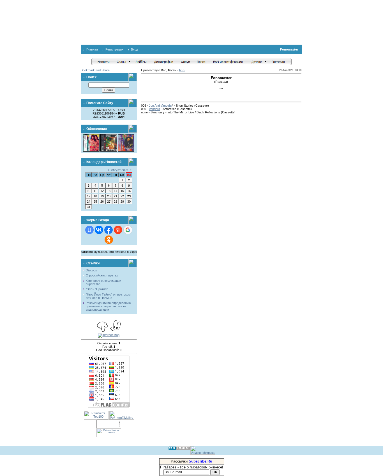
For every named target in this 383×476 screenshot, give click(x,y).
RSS (182, 70)
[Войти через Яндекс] (118, 230)
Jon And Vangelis (160, 105)
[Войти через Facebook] (108, 230)
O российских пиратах (102, 275)
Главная (92, 49)
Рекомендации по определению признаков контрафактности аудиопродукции (108, 306)
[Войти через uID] (89, 230)
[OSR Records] (108, 136)
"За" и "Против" (97, 289)
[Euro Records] (126, 136)
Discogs (91, 270)
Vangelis (154, 109)
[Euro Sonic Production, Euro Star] (91, 136)
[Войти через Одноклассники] (109, 239)
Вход (134, 49)
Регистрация (114, 49)
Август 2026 (119, 169)
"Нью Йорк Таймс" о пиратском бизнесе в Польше (108, 296)
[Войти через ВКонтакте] (99, 230)
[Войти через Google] (127, 229)
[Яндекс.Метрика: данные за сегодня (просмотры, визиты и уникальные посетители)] (202, 450)
